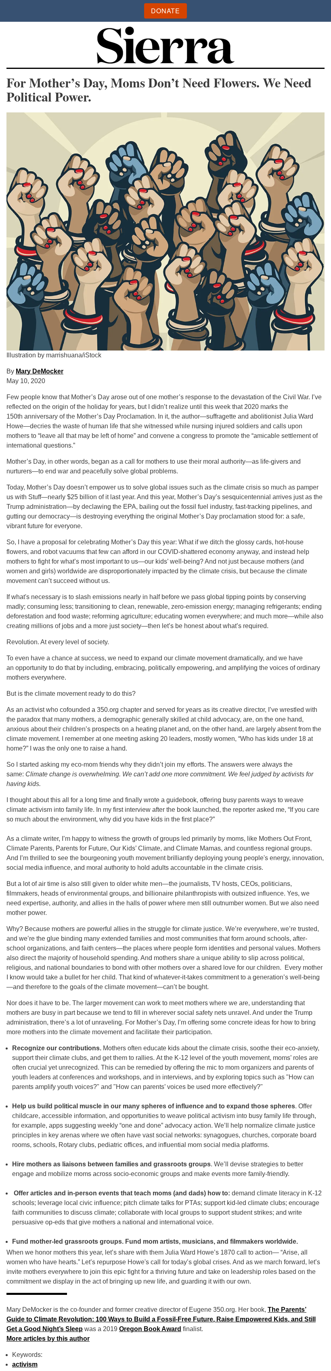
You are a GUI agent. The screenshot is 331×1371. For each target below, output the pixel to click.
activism (25, 1364)
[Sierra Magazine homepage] (165, 46)
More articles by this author (48, 1338)
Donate (165, 10)
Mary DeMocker (39, 371)
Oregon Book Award (150, 1328)
